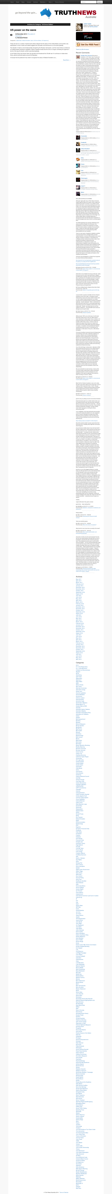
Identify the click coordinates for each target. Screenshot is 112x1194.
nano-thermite (79, 994)
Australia (78, 707)
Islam (77, 904)
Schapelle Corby (80, 1092)
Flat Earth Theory (80, 843)
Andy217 (83, 186)
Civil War (78, 778)
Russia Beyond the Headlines (83, 1082)
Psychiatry (78, 1059)
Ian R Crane (79, 891)
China (77, 770)
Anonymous (79, 696)
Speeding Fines (80, 1110)
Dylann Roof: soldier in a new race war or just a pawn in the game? (88, 269)
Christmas (78, 774)
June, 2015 (79, 617)
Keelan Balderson (80, 936)
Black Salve (79, 740)
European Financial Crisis (82, 828)
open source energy (81, 1021)
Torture (78, 1144)
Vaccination (79, 1164)
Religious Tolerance (81, 1070)
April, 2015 (78, 620)
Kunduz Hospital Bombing (82, 946)
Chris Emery (79, 771)
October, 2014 (79, 630)
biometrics (78, 734)
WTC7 (77, 1185)
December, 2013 (80, 646)
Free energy (79, 851)
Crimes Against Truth (81, 796)
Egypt (77, 820)
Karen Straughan (80, 933)
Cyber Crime (79, 802)
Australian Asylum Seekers (83, 709)
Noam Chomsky (80, 1010)
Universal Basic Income (82, 1159)
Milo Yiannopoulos (80, 985)
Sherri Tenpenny (80, 1095)
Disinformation (79, 810)
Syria (32, 40)
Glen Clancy (79, 873)
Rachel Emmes (80, 1065)
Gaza (77, 861)
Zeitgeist (78, 1186)
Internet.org (79, 897)
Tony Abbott (79, 1142)
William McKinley (80, 1178)
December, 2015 (80, 607)
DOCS (77, 812)
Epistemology (79, 824)
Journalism (79, 927)
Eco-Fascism (79, 817)
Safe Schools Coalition (82, 1085)
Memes (78, 979)
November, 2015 (80, 608)
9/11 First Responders (81, 667)
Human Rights (79, 889)
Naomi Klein (79, 995)
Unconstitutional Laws (81, 1157)
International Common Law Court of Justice (87, 895)
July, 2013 (78, 654)
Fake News (79, 832)
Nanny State (79, 992)
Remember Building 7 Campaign (84, 1072)
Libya (77, 961)
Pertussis (78, 1041)
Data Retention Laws (81, 804)
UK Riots (78, 1155)
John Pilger (79, 923)
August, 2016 (79, 594)
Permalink (30, 34)
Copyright (78, 789)
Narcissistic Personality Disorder (84, 998)
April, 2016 (78, 600)
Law (77, 949)
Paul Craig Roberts (81, 1030)
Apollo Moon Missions (81, 703)
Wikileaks (78, 1177)
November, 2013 (80, 648)
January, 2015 (79, 625)
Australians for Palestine (82, 714)
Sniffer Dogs (79, 1106)
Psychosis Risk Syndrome (82, 1062)
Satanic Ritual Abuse (81, 1090)
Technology (79, 1126)
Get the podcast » (93, 26)
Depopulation (79, 809)
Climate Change (80, 779)
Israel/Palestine (80, 910)
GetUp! (78, 868)
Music (77, 990)
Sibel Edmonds (80, 1097)
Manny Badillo (79, 967)
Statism (78, 1113)
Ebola (77, 815)
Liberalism (78, 958)
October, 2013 (79, 649)
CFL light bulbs (80, 760)
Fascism (78, 835)
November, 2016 (80, 589)
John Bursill (79, 922)
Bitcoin (77, 739)
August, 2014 (79, 633)
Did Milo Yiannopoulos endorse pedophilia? (90, 194)
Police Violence (80, 1052)
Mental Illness (79, 982)
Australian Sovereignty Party (83, 712)
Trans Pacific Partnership (82, 1147)
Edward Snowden (26, 40)
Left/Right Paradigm (81, 953)
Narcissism (79, 997)
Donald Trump (79, 814)
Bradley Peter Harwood (86, 55)
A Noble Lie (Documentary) (83, 670)
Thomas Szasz (80, 1137)
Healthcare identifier (81, 881)
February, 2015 (80, 623)
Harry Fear (79, 879)
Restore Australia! (87, 312)
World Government (81, 1180)
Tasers (77, 1123)
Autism (77, 716)
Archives (35, 2)
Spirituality (78, 1111)
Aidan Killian (79, 681)
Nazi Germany (79, 1002)
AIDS (77, 683)
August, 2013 (79, 653)
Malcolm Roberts (80, 966)
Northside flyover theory (82, 1013)
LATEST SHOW (87, 24)
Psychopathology (80, 1061)
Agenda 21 (79, 680)
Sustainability (79, 1118)
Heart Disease (79, 882)
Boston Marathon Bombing (83, 745)
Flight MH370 (79, 845)
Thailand (78, 1128)
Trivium (78, 1149)
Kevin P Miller (79, 940)
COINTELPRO (79, 786)
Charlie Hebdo (79, 763)
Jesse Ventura (79, 915)
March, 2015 (79, 621)
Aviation (78, 717)
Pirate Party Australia (81, 1051)
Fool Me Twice (79, 848)
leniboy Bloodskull (85, 148)
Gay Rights (79, 859)
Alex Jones (79, 686)
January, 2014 (79, 644)
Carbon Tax (79, 753)
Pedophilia (78, 1036)
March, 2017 (79, 582)
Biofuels (78, 732)
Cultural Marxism (80, 801)
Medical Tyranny (80, 977)
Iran (77, 900)
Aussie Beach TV (80, 704)
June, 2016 (79, 597)
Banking (78, 722)
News (23, 2)
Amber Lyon (79, 691)
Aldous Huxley (79, 685)
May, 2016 (78, 599)
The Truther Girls (80, 1134)
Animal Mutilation (80, 694)
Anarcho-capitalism (81, 693)
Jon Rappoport (80, 925)
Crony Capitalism (80, 799)
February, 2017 (80, 584)
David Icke (78, 807)
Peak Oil (78, 1034)
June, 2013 (79, 656)
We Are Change (80, 1170)
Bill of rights (79, 730)
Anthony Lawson (80, 698)
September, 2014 (80, 631)
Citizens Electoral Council (82, 776)
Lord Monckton (80, 962)
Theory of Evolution (81, 1136)
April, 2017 (78, 581)
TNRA (77, 1141)
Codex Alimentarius (81, 783)
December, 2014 (80, 626)
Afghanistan (19, 40)
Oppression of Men (81, 1023)
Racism (78, 1067)
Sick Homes (79, 1098)
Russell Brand (79, 1079)
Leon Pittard (79, 954)
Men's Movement (80, 980)
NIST (77, 1008)
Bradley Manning (80, 747)
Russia (77, 1080)
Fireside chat (79, 842)
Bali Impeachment (80, 719)
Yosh (82, 170)
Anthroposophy (80, 699)
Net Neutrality (79, 1003)
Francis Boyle (79, 850)
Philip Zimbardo (80, 1046)
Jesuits (78, 917)
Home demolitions (80, 886)
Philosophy (79, 1047)
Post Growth (79, 1057)
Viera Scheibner (80, 1167)
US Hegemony (45, 40)
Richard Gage (79, 1075)
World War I (79, 1182)
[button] (11, 35)
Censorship (79, 758)
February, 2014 (80, 643)
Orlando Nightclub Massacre (83, 1025)
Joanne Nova (79, 920)
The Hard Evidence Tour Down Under (85, 1129)
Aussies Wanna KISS (81, 706)
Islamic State (79, 905)
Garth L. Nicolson (80, 858)
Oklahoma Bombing (81, 1020)
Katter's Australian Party (82, 935)
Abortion (78, 671)
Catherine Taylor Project (82, 756)
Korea (77, 943)
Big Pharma (79, 729)
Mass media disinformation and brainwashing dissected (90, 181)
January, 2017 (79, 585)
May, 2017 (78, 579)
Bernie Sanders (80, 725)
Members (43, 2)
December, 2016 (80, 587)
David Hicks (79, 806)
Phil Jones (78, 1044)
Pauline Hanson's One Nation (83, 1033)
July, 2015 (78, 615)
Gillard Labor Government (82, 869)
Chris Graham (79, 773)
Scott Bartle (79, 1093)
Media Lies (79, 974)
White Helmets (79, 1175)
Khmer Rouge (79, 941)
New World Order (80, 1005)
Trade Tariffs (79, 1146)
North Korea (79, 1012)
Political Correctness (81, 1054)
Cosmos (78, 791)
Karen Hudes (79, 931)
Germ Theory (79, 864)
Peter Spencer (79, 1043)
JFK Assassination (80, 918)
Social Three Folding (81, 1108)
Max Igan (78, 972)
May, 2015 (78, 618)
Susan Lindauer (80, 1116)
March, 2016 (79, 602)
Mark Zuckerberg (80, 969)
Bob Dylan (78, 743)
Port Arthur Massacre (81, 1056)
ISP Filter (78, 907)
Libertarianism (79, 959)
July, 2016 (78, 595)
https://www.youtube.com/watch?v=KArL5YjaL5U (87, 420)
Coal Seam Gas (80, 781)
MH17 (77, 984)
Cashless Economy (81, 755)
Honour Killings (80, 887)
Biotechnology (79, 735)
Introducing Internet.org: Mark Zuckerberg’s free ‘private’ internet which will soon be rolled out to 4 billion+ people (88, 153)
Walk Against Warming (81, 1168)
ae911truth (79, 676)
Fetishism (78, 837)
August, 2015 (79, 613)
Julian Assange (80, 930)
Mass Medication (80, 971)
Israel (77, 909)
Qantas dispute (80, 1064)
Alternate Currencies (81, 688)
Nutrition (78, 1016)
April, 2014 (78, 639)
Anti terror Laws (80, 701)
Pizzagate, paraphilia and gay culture (89, 145)
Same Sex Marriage (81, 1087)
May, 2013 (78, 657)
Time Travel (79, 1139)
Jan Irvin (78, 912)
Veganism (78, 1165)
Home (12, 2)
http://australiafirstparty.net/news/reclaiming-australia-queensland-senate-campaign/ (88, 264)
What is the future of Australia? (89, 524)
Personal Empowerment (82, 1039)
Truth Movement (80, 1150)
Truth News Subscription (82, 1152)
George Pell (79, 863)
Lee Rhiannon (79, 951)
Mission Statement (81, 989)
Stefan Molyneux (80, 1115)
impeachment (79, 894)
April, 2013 (78, 659)
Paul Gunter (79, 1031)
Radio (17, 2)
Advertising (79, 675)
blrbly (82, 158)
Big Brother (79, 727)
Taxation (78, 1124)
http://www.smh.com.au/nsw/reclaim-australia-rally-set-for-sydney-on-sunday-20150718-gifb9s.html (88, 260)
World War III (79, 1183)
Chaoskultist (84, 136)
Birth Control (79, 737)
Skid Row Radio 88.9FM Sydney (84, 1101)
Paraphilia (78, 1028)
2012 (77, 665)
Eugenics (78, 827)
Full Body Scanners (81, 855)
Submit (100, 2)
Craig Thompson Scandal (82, 794)
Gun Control (79, 876)
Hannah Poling (80, 877)
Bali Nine (78, 721)
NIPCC (77, 1007)
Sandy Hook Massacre (82, 1088)
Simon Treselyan (80, 1100)
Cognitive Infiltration (81, 784)
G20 (77, 856)
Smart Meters (79, 1105)
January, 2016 (79, 605)
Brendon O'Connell (81, 748)
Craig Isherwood (80, 792)
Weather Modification (81, 1173)
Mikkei (82, 192)
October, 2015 (79, 610)
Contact (29, 2)
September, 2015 (80, 612)
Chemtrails (78, 766)
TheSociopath (84, 178)
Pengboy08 (83, 142)
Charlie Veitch (79, 765)
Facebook (78, 830)
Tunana (82, 164)
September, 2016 (80, 592)
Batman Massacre (80, 724)
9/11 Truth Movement (81, 668)
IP (76, 899)
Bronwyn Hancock (80, 750)
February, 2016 (80, 603)
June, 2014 (79, 636)
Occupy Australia (80, 1018)
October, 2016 (79, 590)
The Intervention (80, 1131)
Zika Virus (78, 1188)
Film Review (79, 838)
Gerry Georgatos (80, 866)
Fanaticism (79, 833)
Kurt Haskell (79, 948)
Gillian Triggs (79, 871)
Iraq (77, 902)
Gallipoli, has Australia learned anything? (90, 161)
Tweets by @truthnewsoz (82, 49)
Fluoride (78, 846)
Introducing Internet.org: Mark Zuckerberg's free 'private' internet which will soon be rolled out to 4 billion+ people (87, 570)
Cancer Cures (79, 752)
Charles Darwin (80, 761)
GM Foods (78, 874)
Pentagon (78, 1038)
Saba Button (79, 1083)
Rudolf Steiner (79, 1077)
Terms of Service (59, 2)
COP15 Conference (81, 788)
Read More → (66, 60)
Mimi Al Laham (80, 987)
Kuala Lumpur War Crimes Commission (86, 945)
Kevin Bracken (79, 938)
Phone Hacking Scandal (82, 1049)
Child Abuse (79, 768)
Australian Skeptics (81, 711)
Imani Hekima (79, 892)
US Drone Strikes (37, 40)
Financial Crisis (80, 840)
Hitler (77, 884)
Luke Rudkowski (80, 964)
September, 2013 (80, 651)
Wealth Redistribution (81, 1172)
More (50, 2)
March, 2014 (79, 641)
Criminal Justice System (82, 797)
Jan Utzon (78, 913)
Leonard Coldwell (80, 956)
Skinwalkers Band (80, 1103)
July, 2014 (78, 635)
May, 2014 (78, 638)
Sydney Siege (79, 1119)
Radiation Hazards (81, 1069)
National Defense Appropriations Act (85, 1000)
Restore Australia (80, 1074)
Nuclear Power (80, 1015)
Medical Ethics (79, 976)
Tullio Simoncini (80, 1154)
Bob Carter (79, 742)
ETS (77, 825)
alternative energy (80, 689)
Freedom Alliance (80, 853)
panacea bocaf (80, 1026)
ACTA (77, 673)
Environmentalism (80, 822)
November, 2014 (80, 628)
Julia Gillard (79, 928)
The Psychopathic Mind (82, 1133)
